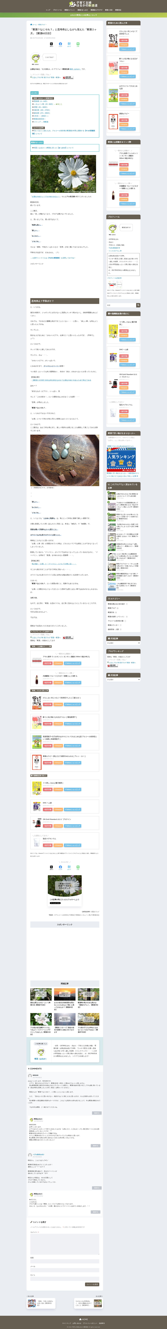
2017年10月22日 (37, 1077)
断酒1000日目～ (40, 119)
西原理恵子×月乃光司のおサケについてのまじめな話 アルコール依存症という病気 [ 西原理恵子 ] (70, 738)
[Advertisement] (64, 279)
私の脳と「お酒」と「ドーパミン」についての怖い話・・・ (54, 564)
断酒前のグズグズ (96, 10)
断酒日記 (118, 10)
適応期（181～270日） (42, 110)
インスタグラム (114, 251)
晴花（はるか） (75, 69)
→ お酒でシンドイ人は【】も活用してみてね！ (53, 258)
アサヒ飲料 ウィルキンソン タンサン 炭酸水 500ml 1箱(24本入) (66, 657)
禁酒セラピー (124, 114)
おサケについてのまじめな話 (128, 87)
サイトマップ (66, 1323)
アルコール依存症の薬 (116, 621)
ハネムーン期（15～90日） (44, 104)
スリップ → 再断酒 (41, 122)
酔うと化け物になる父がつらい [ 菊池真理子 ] (60, 717)
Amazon (59, 663)
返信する (96, 1113)
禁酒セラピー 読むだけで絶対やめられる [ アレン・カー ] (64, 756)
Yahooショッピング (73, 663)
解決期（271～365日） (42, 113)
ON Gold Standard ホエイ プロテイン (57, 819)
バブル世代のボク (38, 1154)
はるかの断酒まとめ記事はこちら (82, 15)
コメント (34, 1232)
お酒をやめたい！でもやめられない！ (46, 196)
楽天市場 (48, 663)
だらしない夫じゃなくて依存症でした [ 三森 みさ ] (62, 698)
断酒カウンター (114, 625)
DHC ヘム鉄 (47, 803)
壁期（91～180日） (41, 107)
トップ (48, 10)
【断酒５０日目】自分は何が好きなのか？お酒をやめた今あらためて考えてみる (61, 380)
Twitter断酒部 (113, 248)
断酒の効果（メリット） (117, 616)
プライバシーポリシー (90, 1323)
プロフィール (57, 10)
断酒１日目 (108, 10)
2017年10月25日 (38, 1196)
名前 (32, 1258)
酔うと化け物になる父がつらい (128, 60)
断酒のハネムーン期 (83, 915)
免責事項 (102, 1323)
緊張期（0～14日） (41, 101)
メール (32, 1266)
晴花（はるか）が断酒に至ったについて (54, 148)
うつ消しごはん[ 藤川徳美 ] (53, 783)
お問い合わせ (77, 1323)
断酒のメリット (70, 10)
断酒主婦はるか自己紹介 (117, 604)
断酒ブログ (95, 912)
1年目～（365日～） (41, 116)
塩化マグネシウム (49, 839)
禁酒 (72, 915)
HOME (84, 1319)
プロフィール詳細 (113, 278)
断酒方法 (112, 612)
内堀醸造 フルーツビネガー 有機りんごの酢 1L (60, 676)
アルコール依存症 (62, 915)
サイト (32, 1275)
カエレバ (51, 659)
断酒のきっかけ (83, 10)
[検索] (138, 305)
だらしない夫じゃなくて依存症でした (128, 32)
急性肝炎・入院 (114, 629)
